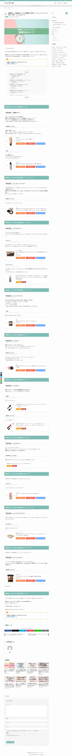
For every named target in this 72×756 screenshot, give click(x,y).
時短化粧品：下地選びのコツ (17, 75)
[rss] (65, 0)
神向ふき (60, 64)
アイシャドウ (58, 47)
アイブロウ (64, 47)
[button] (8, 630)
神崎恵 (11, 625)
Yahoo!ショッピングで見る (40, 143)
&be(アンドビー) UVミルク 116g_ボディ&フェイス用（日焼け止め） (29, 163)
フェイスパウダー (63, 55)
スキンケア (55, 38)
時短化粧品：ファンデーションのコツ (18, 81)
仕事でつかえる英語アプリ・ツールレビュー (59, 25)
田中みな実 (54, 64)
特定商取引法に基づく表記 (32, 752)
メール (7, 722)
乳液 (53, 61)
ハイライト (65, 54)
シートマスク (54, 54)
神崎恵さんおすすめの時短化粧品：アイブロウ (19, 84)
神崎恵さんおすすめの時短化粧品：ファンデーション (20, 80)
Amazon (18, 428)
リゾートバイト (55, 31)
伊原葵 (57, 61)
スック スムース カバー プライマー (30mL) (24, 139)
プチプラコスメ (55, 57)
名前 (7, 718)
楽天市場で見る (30, 143)
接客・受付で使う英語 (56, 27)
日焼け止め (58, 62)
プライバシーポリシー (40, 752)
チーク (60, 54)
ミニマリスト (55, 29)
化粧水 (53, 62)
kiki (10, 652)
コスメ (7, 625)
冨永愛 (61, 61)
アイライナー (60, 48)
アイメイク (54, 48)
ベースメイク (61, 57)
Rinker (20, 426)
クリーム (54, 50)
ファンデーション (55, 55)
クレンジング (59, 50)
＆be (13, 78)
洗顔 (63, 62)
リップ (64, 59)
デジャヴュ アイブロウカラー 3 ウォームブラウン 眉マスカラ (27, 493)
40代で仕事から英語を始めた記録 (58, 22)
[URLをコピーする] (45, 630)
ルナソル (13, 87)
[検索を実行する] (67, 13)
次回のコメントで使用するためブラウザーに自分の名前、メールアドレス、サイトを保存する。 (23, 730)
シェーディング (61, 52)
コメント (8, 704)
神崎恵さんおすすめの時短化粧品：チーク (18, 95)
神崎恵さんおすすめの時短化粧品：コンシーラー (19, 90)
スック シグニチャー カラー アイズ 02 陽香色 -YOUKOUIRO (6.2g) (28, 576)
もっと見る (26, 97)
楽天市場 (23, 428)
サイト (7, 726)
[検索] (67, 0)
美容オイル (54, 66)
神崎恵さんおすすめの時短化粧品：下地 (17, 74)
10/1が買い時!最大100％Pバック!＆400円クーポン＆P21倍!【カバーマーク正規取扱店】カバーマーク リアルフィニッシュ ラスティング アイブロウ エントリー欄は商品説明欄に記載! (31, 277)
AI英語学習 (55, 20)
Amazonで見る (20, 143)
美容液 (59, 66)
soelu (53, 47)
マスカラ (54, 59)
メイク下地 (59, 59)
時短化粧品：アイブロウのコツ (17, 86)
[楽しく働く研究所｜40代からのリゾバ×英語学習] (9, 3)
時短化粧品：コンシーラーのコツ (17, 92)
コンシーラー (54, 52)
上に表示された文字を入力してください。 (13, 735)
